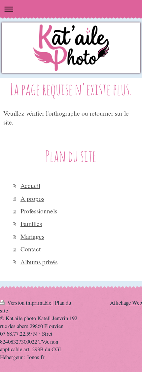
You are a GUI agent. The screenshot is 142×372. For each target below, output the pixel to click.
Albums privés (38, 262)
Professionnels (38, 211)
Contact (30, 249)
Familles (31, 223)
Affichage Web (126, 302)
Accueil (30, 185)
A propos (32, 198)
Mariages (32, 236)
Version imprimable (29, 302)
